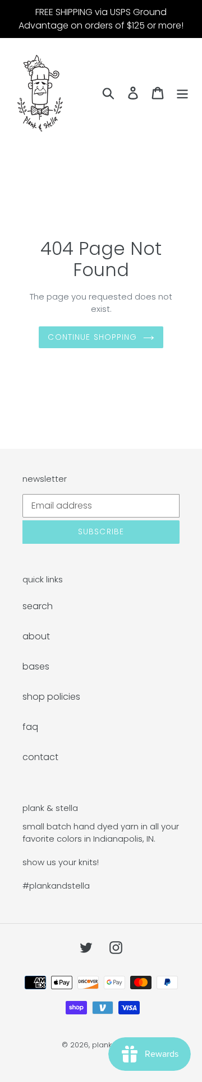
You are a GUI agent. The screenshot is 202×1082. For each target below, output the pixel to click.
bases (35, 666)
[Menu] (182, 92)
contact (40, 757)
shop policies (51, 696)
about (36, 636)
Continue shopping (92, 337)
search (37, 606)
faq (30, 726)
